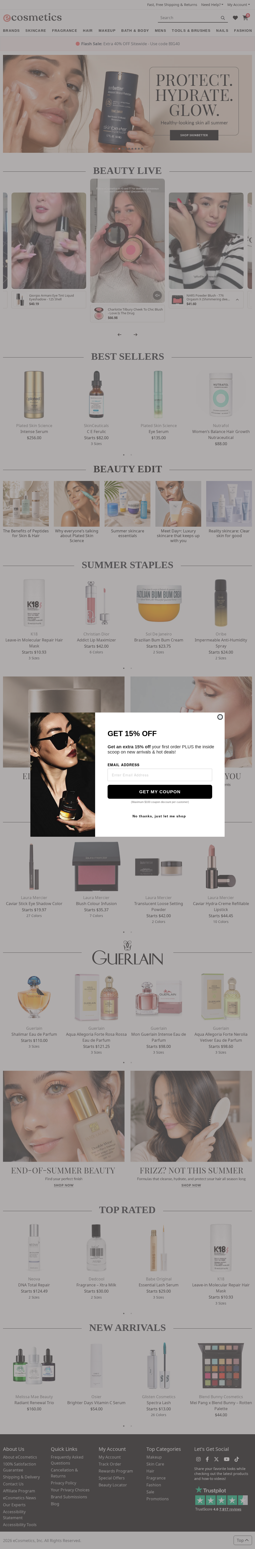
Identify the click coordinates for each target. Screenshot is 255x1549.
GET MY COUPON (160, 791)
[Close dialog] (220, 717)
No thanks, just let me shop (159, 816)
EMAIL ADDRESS (123, 764)
